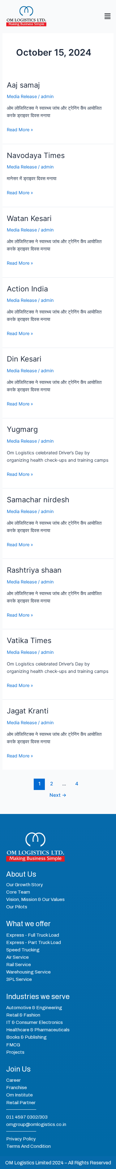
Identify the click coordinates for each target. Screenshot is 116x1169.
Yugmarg (22, 429)
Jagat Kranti (28, 710)
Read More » (20, 129)
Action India (27, 288)
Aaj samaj (23, 85)
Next (58, 795)
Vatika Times (29, 640)
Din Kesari (24, 358)
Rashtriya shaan (34, 570)
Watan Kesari (29, 218)
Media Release (22, 96)
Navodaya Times (36, 155)
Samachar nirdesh (38, 499)
